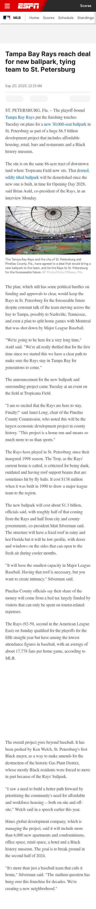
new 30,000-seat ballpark (65, 124)
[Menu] (7, 6)
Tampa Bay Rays (19, 117)
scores (85, 6)
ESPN (28, 6)
